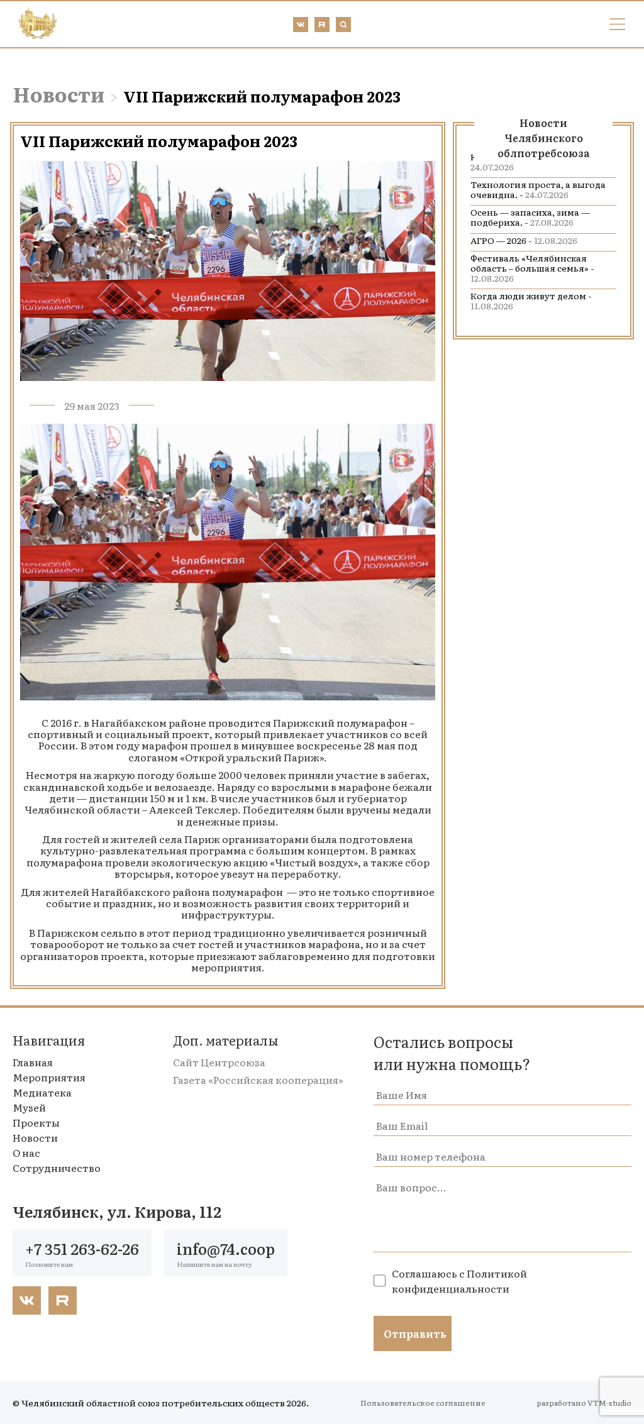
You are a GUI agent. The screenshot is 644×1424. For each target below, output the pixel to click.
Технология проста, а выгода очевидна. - (538, 189)
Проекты (36, 1122)
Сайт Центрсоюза (219, 1061)
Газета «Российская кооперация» (258, 1079)
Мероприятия (49, 1077)
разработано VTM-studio (583, 1402)
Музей (29, 1107)
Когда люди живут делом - (531, 300)
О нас (26, 1152)
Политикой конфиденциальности (459, 1281)
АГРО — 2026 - (523, 240)
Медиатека (42, 1092)
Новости (58, 94)
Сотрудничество (57, 1167)
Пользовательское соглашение (423, 1402)
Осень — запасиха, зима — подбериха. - (530, 217)
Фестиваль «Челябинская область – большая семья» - (532, 267)
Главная (33, 1061)
